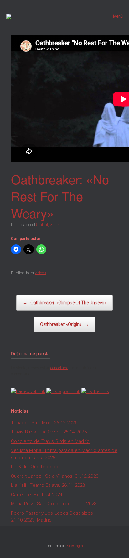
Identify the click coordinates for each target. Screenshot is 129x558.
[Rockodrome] (8, 16)
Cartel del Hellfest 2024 (36, 494)
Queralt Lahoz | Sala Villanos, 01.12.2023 (54, 476)
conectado (59, 367)
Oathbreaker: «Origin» (64, 324)
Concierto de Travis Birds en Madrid (50, 441)
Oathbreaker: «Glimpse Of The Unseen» (64, 302)
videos (40, 272)
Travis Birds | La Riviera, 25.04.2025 (49, 432)
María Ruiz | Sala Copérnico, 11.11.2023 (54, 504)
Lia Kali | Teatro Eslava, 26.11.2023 (48, 485)
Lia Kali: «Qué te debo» (36, 467)
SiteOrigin (75, 546)
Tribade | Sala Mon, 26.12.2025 (44, 423)
